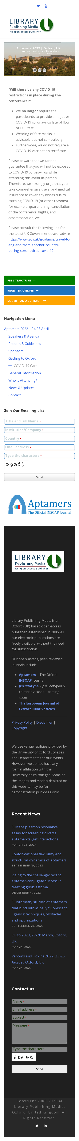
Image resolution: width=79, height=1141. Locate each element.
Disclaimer (44, 722)
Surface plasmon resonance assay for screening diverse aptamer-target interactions (35, 832)
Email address (18, 447)
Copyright (19, 728)
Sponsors (16, 351)
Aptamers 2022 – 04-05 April (26, 328)
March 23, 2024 (24, 844)
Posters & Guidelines (24, 343)
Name (18, 1002)
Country (13, 439)
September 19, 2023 (27, 865)
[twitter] (38, 6)
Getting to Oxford (22, 358)
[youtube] (46, 6)
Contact (14, 395)
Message (21, 1026)
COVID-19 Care (25, 365)
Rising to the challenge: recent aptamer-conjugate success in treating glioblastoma (37, 881)
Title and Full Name (23, 421)
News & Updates (21, 387)
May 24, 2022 (22, 946)
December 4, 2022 (26, 892)
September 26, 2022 (28, 925)
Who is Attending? (22, 380)
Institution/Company (24, 430)
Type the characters (23, 456)
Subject (20, 1018)
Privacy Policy (22, 722)
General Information (24, 373)
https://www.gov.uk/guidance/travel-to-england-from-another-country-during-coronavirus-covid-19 (39, 245)
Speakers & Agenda (23, 336)
